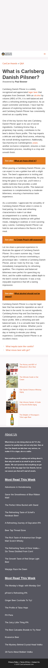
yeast (35, 143)
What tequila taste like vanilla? (20, 346)
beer (36, 92)
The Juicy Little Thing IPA (16, 622)
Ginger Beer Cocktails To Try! (18, 600)
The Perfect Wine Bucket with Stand (21, 505)
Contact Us (36, 662)
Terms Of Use (25, 662)
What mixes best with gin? (18, 350)
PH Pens (9, 615)
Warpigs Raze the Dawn (16, 569)
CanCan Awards (9, 63)
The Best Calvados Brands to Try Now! (23, 630)
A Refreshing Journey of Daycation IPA (23, 523)
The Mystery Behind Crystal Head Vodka (23, 644)
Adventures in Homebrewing (18, 487)
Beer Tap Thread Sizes (15, 530)
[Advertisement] (24, 25)
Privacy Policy (13, 662)
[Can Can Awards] (6, 54)
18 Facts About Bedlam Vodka (18, 652)
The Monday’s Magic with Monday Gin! (23, 585)
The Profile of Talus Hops (16, 608)
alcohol (37, 95)
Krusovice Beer (12, 637)
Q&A (22, 63)
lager (30, 92)
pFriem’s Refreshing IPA (16, 593)
